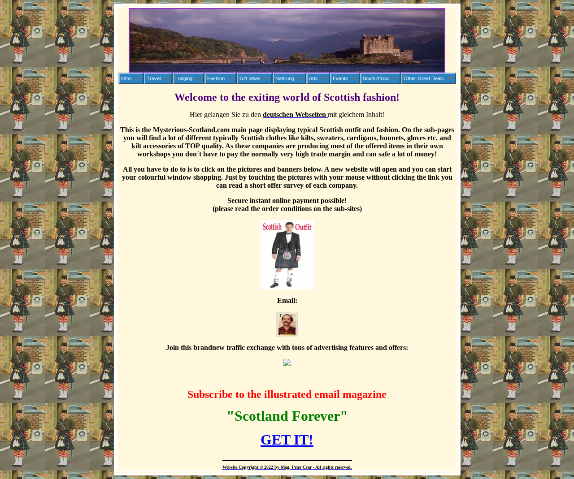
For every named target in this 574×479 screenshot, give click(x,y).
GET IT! (287, 440)
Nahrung (284, 78)
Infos (126, 78)
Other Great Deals (424, 78)
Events (340, 78)
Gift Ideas (250, 78)
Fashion (216, 78)
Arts (313, 78)
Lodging (183, 78)
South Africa (376, 78)
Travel (154, 78)
